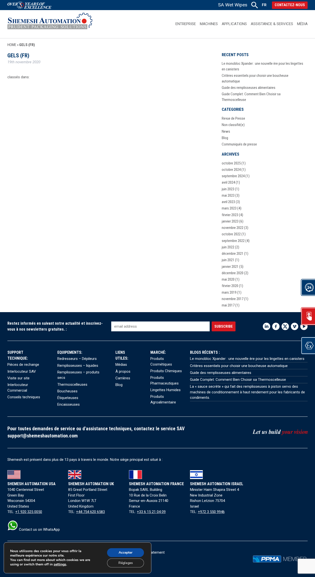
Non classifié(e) (233, 125)
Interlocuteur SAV (21, 371)
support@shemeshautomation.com (42, 436)
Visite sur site (18, 378)
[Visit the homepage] (49, 24)
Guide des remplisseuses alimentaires (248, 87)
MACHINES (209, 24)
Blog (225, 138)
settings (60, 564)
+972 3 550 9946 (211, 512)
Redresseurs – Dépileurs (77, 358)
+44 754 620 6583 (90, 512)
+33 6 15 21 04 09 (151, 512)
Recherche (254, 5)
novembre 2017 (232, 299)
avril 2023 (228, 202)
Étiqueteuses (67, 398)
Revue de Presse (233, 118)
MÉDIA (302, 24)
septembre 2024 (233, 176)
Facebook (276, 326)
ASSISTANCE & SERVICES (272, 24)
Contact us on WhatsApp (39, 529)
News (226, 131)
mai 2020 (228, 279)
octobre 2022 (231, 234)
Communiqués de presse (239, 144)
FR (264, 5)
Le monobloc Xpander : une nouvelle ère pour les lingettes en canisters (247, 358)
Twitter (285, 326)
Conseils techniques (23, 397)
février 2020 (230, 286)
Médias (121, 364)
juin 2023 (228, 189)
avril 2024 (228, 182)
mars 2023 (229, 208)
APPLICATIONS (234, 24)
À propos (122, 371)
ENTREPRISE (185, 24)
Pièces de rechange (23, 364)
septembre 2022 (233, 241)
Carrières (122, 378)
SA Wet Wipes (232, 5)
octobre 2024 (231, 169)
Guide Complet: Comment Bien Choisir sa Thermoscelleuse (238, 379)
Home (11, 45)
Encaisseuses (68, 404)
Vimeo (294, 326)
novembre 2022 (232, 227)
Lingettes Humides (165, 390)
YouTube (304, 326)
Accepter (125, 552)
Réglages (125, 563)
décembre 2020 (232, 273)
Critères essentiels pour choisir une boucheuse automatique (239, 366)
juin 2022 (228, 247)
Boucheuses (67, 391)
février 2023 (230, 215)
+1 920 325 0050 (28, 512)
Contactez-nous (290, 5)
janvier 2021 (230, 266)
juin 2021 (228, 260)
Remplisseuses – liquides (77, 365)
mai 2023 (228, 195)
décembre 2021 (232, 253)
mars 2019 (229, 292)
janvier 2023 (230, 221)
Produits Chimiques (166, 371)
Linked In (266, 326)
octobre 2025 (231, 163)
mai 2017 (228, 305)
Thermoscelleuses (72, 384)
